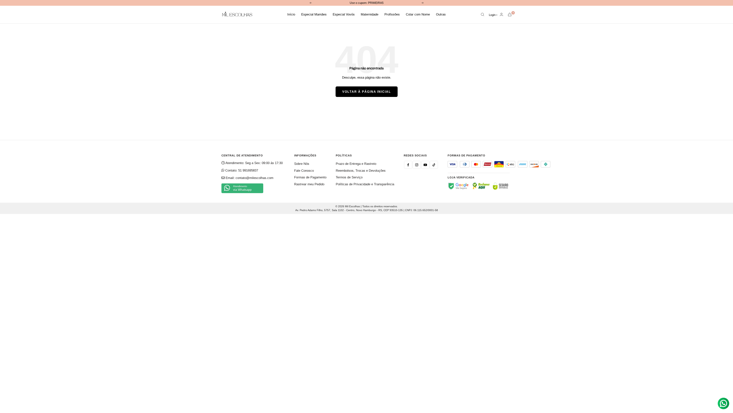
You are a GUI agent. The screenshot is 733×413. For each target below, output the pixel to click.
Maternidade (369, 14)
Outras (441, 14)
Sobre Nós (301, 164)
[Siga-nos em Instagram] (417, 165)
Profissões (392, 14)
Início (291, 14)
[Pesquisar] (482, 14)
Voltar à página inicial (366, 91)
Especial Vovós (344, 14)
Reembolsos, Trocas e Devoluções (361, 170)
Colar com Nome (418, 14)
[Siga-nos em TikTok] (434, 165)
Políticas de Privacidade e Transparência (365, 184)
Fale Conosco (304, 170)
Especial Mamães (314, 14)
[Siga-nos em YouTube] (425, 165)
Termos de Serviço (349, 177)
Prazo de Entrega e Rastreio (356, 164)
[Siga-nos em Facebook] (408, 165)
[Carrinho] (510, 14)
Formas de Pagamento (310, 177)
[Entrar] (501, 14)
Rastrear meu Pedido (309, 184)
